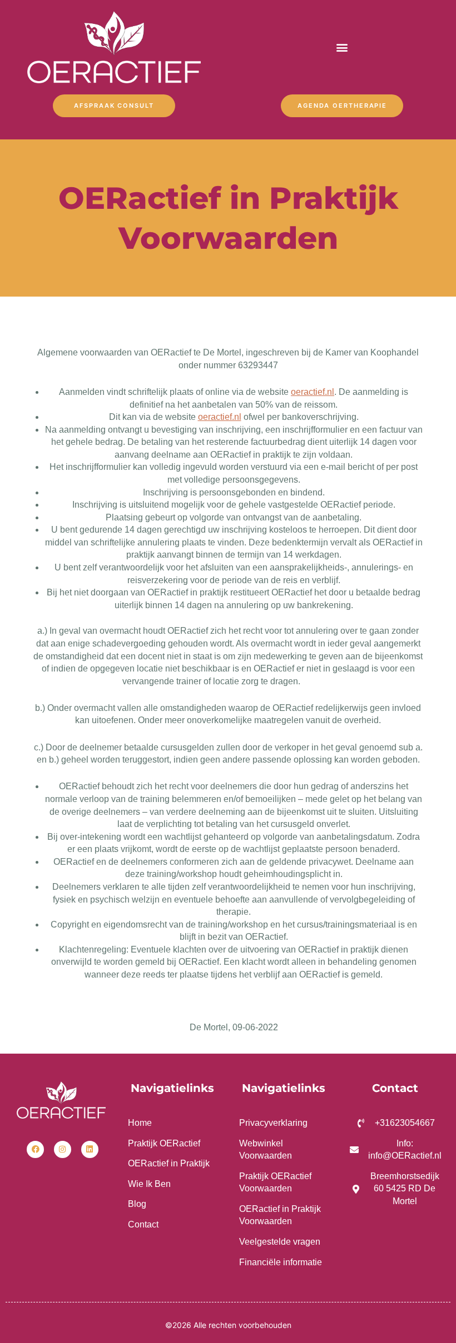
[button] (342, 47)
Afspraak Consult (113, 105)
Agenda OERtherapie (342, 105)
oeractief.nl (312, 392)
